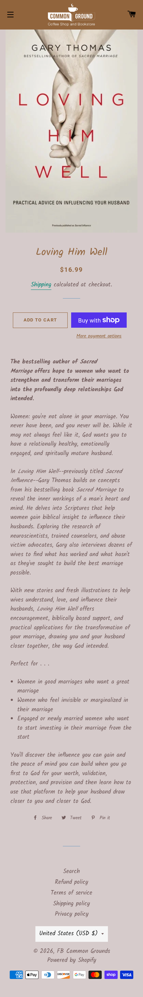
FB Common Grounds (83, 951)
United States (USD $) (68, 933)
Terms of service (71, 893)
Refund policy (71, 882)
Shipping (41, 285)
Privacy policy (72, 914)
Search (71, 871)
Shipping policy (71, 903)
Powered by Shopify (71, 960)
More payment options (98, 336)
